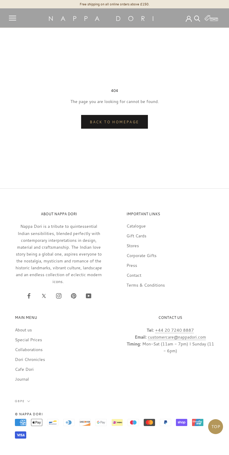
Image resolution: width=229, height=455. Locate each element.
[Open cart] (211, 18)
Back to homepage (114, 121)
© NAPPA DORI (29, 414)
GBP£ (20, 401)
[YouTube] (88, 295)
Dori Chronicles (30, 359)
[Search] (197, 18)
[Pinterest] (73, 295)
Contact (133, 275)
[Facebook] (29, 295)
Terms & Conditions (145, 285)
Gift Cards (136, 236)
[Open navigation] (12, 18)
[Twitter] (44, 295)
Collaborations (29, 349)
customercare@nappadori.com (177, 337)
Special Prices (28, 339)
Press (131, 265)
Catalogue (136, 226)
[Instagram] (58, 295)
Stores (132, 245)
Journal (22, 379)
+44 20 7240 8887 (174, 330)
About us (23, 330)
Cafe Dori (24, 369)
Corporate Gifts (141, 255)
